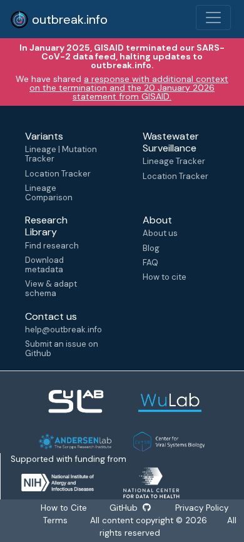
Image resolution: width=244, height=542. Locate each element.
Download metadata (44, 264)
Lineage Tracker (174, 161)
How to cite (164, 277)
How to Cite (65, 508)
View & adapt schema (51, 288)
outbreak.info (68, 19)
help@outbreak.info (63, 329)
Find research (52, 245)
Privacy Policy (200, 508)
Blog (151, 248)
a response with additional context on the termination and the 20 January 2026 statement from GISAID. (128, 87)
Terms (55, 520)
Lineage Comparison (49, 192)
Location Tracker (58, 173)
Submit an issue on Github (61, 348)
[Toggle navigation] (213, 17)
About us (160, 233)
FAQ (150, 262)
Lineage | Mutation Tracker (61, 154)
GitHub (124, 508)
